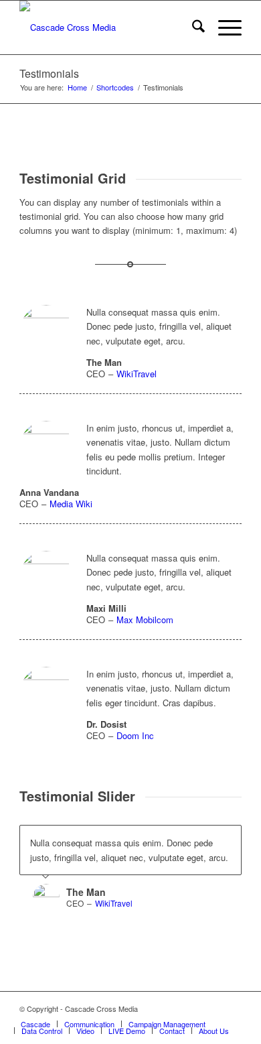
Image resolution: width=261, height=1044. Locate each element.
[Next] (228, 839)
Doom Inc (135, 735)
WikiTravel (136, 373)
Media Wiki (71, 503)
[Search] (192, 27)
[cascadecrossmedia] (108, 27)
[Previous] (198, 839)
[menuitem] (192, 27)
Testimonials (49, 73)
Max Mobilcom (144, 619)
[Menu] (223, 27)
